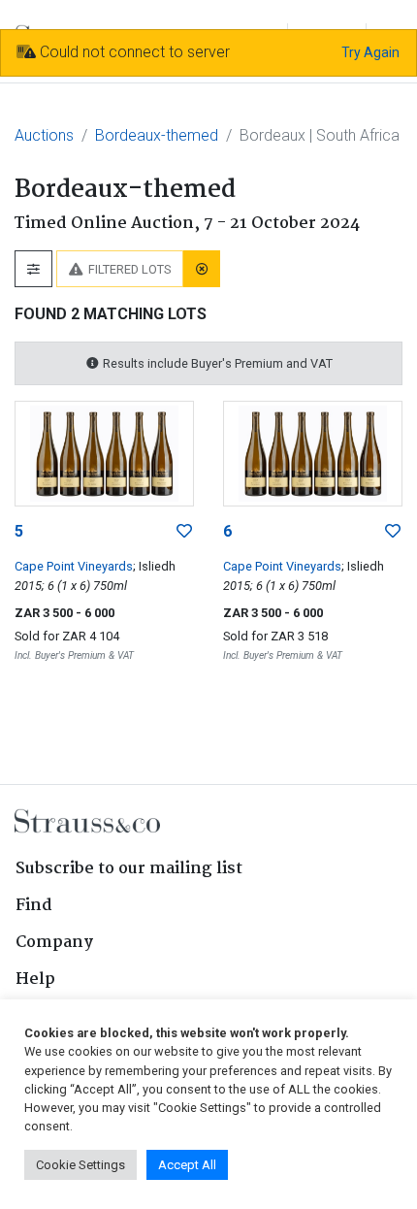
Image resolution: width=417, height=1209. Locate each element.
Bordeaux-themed (156, 135)
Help (35, 979)
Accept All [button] (187, 1165)
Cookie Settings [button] (80, 1165)
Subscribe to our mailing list (129, 869)
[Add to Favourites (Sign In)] (184, 531)
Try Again (370, 52)
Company (54, 943)
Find (34, 906)
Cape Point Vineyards (74, 566)
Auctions (44, 135)
